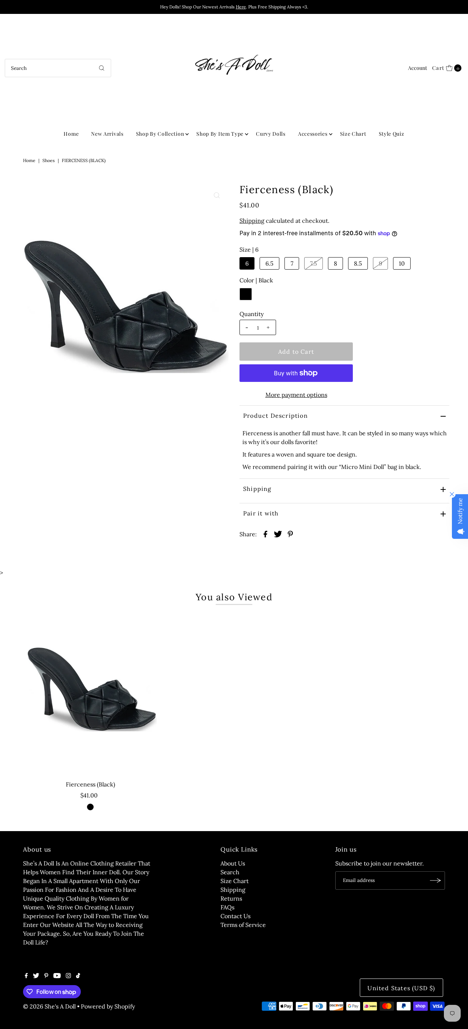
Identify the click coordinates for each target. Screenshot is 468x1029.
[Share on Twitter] (277, 533)
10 (402, 263)
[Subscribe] (436, 880)
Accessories (313, 133)
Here (241, 7)
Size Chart (353, 133)
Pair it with (261, 513)
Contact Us (235, 916)
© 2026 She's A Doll (49, 1006)
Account (417, 67)
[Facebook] (26, 975)
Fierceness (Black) (90, 784)
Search (229, 872)
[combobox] (58, 68)
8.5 (358, 263)
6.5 (269, 263)
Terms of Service (243, 924)
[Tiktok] (78, 975)
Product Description (275, 415)
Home (71, 133)
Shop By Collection (160, 133)
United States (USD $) (401, 988)
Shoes (48, 160)
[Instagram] (68, 975)
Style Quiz (391, 133)
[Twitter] (36, 975)
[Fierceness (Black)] (90, 694)
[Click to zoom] (217, 195)
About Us (232, 863)
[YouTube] (57, 975)
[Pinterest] (46, 975)
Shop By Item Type (220, 133)
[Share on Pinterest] (290, 533)
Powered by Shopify (108, 1006)
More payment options (296, 394)
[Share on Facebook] (265, 533)
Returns (231, 898)
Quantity (251, 314)
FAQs (227, 907)
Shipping (251, 220)
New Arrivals (107, 133)
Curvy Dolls (271, 133)
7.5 (313, 263)
